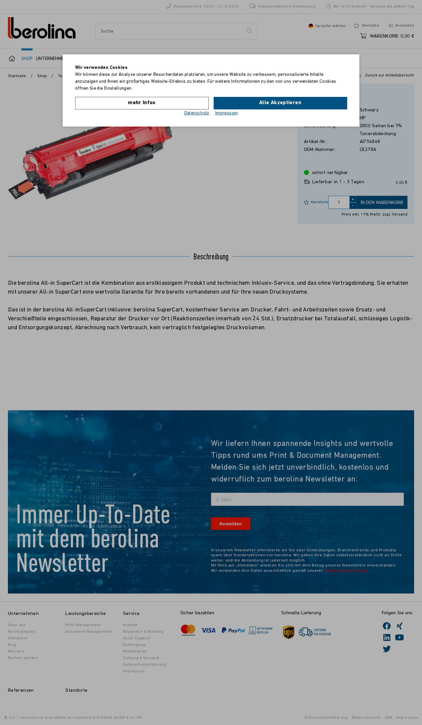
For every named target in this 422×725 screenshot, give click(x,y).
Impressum (226, 113)
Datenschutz (196, 113)
